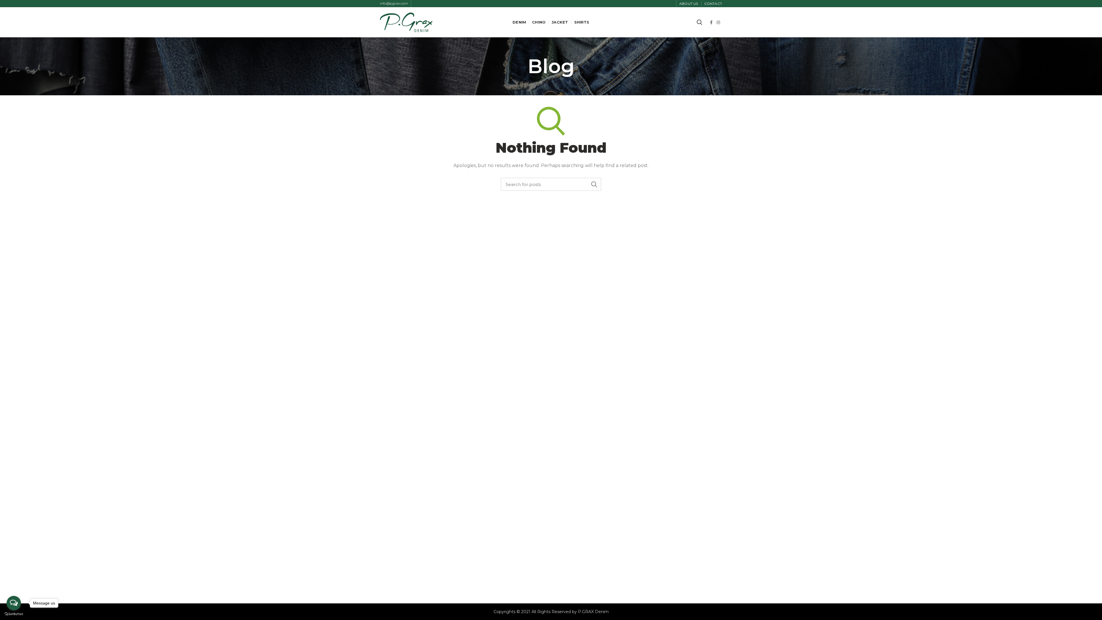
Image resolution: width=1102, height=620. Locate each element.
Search (594, 184)
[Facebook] (711, 22)
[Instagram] (718, 22)
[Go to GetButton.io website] (14, 614)
